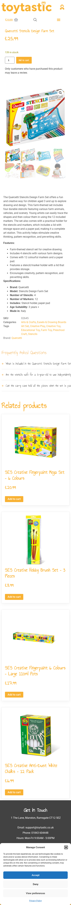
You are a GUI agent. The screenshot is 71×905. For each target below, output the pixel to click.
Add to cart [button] (14, 499)
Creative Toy (53, 326)
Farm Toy (46, 330)
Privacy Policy (35, 901)
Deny (35, 884)
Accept (35, 875)
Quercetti (17, 338)
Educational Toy (30, 330)
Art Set (25, 326)
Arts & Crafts (28, 322)
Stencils (32, 334)
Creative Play (37, 326)
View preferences (35, 893)
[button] (66, 847)
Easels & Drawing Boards (51, 322)
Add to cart (24, 60)
